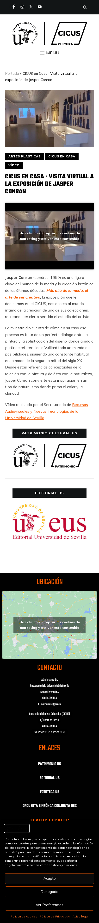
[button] (49, 53)
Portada (12, 73)
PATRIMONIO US (49, 764)
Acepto (49, 878)
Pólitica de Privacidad (55, 916)
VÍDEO (14, 165)
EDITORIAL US (50, 778)
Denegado (49, 891)
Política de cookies (24, 916)
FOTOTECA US (49, 792)
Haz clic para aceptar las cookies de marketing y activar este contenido (49, 236)
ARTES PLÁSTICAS (24, 156)
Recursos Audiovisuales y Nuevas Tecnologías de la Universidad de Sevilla (46, 411)
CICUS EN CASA (61, 156)
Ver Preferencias (49, 905)
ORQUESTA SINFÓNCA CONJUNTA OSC (50, 806)
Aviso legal (80, 916)
